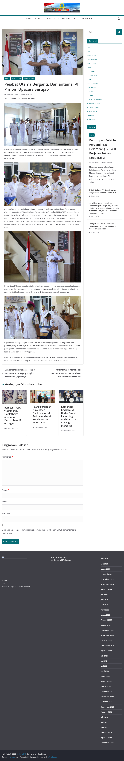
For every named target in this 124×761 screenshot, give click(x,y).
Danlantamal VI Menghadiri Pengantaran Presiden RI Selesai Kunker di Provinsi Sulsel (66, 373)
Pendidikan (91, 71)
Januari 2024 (106, 686)
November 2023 (107, 696)
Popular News (16, 78)
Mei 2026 (104, 564)
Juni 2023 (104, 722)
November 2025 (107, 584)
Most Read (91, 63)
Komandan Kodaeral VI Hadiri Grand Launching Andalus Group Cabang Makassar (69, 416)
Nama (5, 490)
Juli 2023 (104, 717)
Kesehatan (91, 55)
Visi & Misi (91, 119)
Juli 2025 (104, 594)
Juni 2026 (104, 559)
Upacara (90, 115)
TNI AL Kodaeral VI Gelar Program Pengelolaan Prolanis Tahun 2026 (102, 191)
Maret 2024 (105, 676)
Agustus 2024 (106, 651)
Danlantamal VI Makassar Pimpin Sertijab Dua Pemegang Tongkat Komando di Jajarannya (20, 373)
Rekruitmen (92, 87)
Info (76, 19)
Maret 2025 (105, 615)
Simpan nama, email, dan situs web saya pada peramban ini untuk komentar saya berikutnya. (39, 532)
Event (89, 47)
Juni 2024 (104, 661)
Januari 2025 (106, 625)
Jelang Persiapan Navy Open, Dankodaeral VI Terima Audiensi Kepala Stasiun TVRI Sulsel (42, 414)
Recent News (92, 83)
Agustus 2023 (106, 712)
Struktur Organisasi (95, 99)
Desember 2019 (107, 743)
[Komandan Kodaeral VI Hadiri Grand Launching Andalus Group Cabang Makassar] (71, 391)
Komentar (7, 457)
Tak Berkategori (93, 103)
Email (5, 501)
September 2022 (107, 732)
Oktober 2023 (106, 702)
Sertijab (90, 95)
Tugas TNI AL (92, 111)
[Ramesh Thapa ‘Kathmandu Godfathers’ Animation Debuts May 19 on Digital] (14, 391)
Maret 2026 (105, 569)
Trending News (29, 78)
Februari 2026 (106, 574)
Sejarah (90, 91)
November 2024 (107, 635)
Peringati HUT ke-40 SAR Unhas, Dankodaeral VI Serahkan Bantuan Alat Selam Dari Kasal (103, 226)
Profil (38, 19)
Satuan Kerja (64, 19)
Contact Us (87, 19)
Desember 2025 (107, 579)
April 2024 (105, 671)
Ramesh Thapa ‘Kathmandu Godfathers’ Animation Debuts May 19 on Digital (12, 415)
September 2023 (107, 707)
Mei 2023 (104, 727)
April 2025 (105, 610)
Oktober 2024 (106, 640)
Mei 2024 (104, 666)
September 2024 (107, 645)
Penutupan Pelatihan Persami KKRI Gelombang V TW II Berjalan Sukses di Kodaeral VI (103, 149)
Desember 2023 (107, 691)
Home (28, 19)
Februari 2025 (106, 620)
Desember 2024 (107, 630)
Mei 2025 (104, 605)
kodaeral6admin (26, 94)
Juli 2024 (104, 656)
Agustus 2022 (106, 737)
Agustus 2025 (106, 589)
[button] (42, 19)
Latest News (92, 59)
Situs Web (6, 513)
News (49, 19)
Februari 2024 (106, 681)
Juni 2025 (104, 600)
